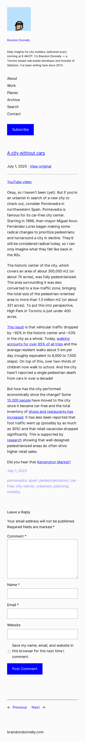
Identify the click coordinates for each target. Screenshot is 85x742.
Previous (20, 707)
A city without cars (26, 152)
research (14, 440)
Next (36, 707)
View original (40, 166)
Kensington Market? (54, 462)
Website (13, 625)
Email (13, 605)
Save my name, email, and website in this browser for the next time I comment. (43, 651)
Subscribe (20, 129)
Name (13, 585)
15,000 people (19, 400)
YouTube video (19, 182)
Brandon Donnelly (18, 40)
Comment (16, 536)
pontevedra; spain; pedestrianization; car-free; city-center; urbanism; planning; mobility (42, 486)
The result (15, 327)
